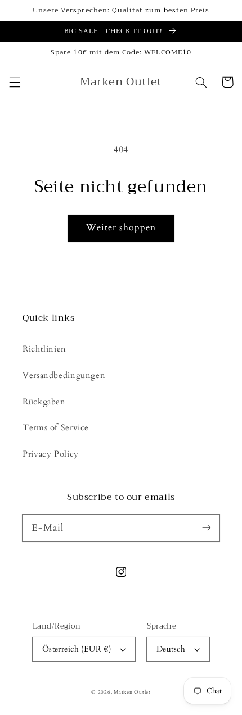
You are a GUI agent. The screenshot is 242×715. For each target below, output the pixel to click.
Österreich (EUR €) (76, 649)
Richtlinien (44, 348)
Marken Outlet (132, 692)
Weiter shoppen (121, 227)
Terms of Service (56, 427)
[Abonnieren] (206, 528)
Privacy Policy (51, 453)
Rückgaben (44, 401)
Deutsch (170, 649)
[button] (15, 82)
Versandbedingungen (64, 375)
